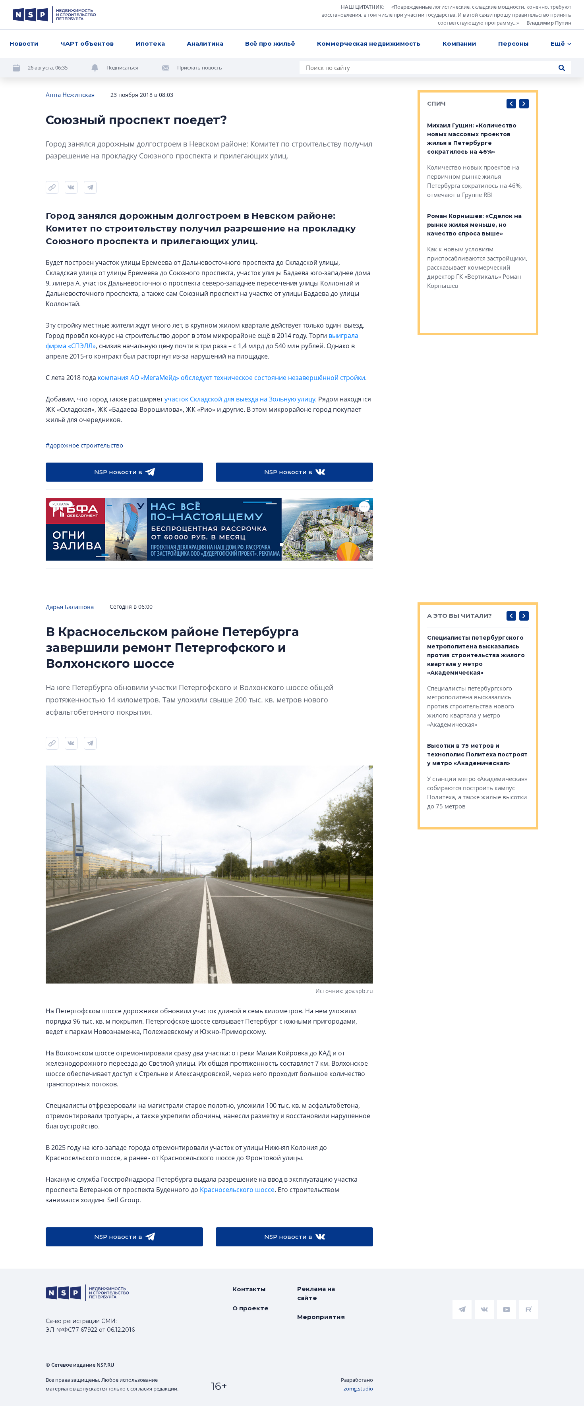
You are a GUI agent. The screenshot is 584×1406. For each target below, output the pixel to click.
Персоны (513, 43)
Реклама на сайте (316, 1293)
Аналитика (205, 43)
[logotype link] (54, 14)
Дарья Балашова (70, 607)
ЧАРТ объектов (87, 43)
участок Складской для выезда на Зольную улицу (239, 399)
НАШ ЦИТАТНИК (362, 6)
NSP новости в (118, 472)
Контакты (249, 1289)
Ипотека (150, 43)
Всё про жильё (270, 43)
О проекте (250, 1308)
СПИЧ (436, 103)
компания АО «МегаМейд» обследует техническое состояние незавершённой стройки (231, 377)
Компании (459, 43)
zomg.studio (358, 1388)
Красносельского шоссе (237, 1189)
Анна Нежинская (70, 94)
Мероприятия (321, 1317)
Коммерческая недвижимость (368, 43)
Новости (24, 43)
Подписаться (122, 67)
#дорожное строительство (84, 445)
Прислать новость (199, 67)
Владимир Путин (548, 22)
